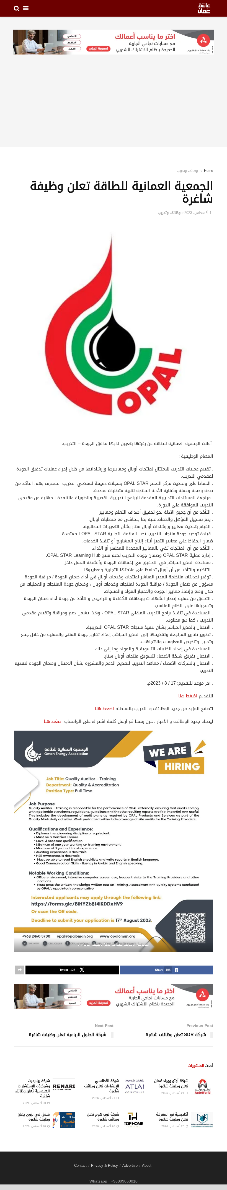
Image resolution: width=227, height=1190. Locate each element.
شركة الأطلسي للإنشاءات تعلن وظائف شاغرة (101, 1085)
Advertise (130, 1165)
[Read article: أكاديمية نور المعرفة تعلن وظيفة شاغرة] (202, 1120)
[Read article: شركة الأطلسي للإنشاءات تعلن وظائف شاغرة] (133, 1086)
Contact (80, 1165)
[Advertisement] (113, 108)
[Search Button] (16, 8)
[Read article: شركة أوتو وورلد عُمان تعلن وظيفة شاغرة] (202, 1086)
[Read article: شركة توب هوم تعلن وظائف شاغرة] (133, 1120)
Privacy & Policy (104, 1165)
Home (208, 171)
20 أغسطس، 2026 (35, 1103)
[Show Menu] (26, 8)
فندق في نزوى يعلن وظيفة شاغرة (34, 1117)
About (146, 1165)
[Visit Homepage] (204, 8)
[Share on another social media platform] (19, 970)
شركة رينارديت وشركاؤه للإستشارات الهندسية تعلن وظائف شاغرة (32, 1088)
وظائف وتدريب (187, 171)
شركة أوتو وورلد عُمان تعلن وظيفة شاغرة (171, 1083)
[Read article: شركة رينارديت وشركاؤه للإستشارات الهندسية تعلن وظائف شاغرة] (64, 1086)
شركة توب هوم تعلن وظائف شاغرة (103, 1117)
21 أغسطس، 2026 (173, 1093)
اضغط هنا (187, 696)
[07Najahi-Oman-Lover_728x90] (113, 42)
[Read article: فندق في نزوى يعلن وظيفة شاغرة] (64, 1120)
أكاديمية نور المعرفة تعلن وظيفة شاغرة (172, 1117)
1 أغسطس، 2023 (197, 212)
